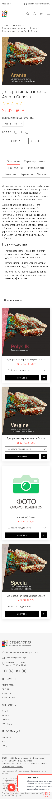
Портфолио (8, 720)
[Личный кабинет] (32, 13)
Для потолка (8, 698)
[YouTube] (11, 671)
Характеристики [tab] (34, 161)
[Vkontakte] (4, 671)
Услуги (6, 715)
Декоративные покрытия (14, 28)
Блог (4, 741)
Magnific (5, 774)
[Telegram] (17, 671)
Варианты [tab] (26, 174)
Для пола (6, 693)
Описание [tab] (13, 161)
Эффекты (6, 737)
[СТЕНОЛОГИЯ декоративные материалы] (4, 643)
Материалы (18, 25)
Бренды (6, 689)
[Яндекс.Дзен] (24, 671)
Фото (4, 746)
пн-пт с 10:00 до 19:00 (16, 663)
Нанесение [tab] (15, 168)
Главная (6, 25)
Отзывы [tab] (42, 174)
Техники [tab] (10, 174)
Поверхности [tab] (35, 168)
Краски (33, 28)
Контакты (7, 724)
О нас (5, 711)
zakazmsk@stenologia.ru (39, 4)
